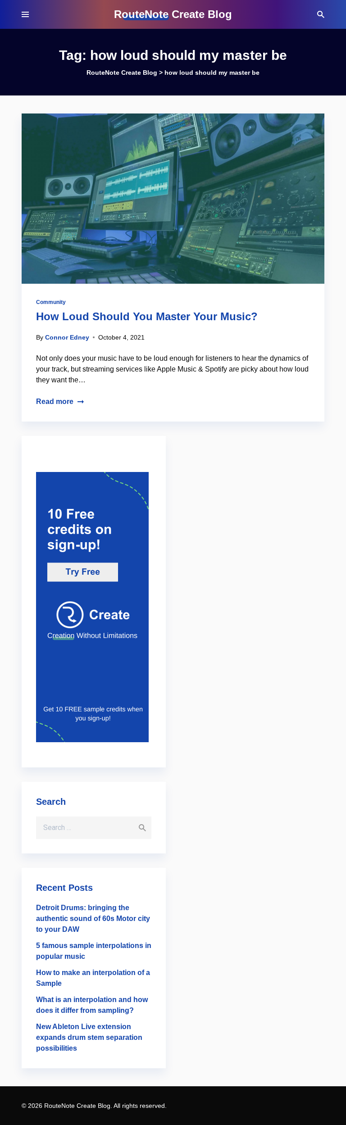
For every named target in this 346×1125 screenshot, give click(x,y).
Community (51, 302)
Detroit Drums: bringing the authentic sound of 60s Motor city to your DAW (93, 918)
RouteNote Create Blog (173, 14)
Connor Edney (67, 337)
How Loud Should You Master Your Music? (147, 316)
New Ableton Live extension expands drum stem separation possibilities (89, 1037)
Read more (54, 401)
